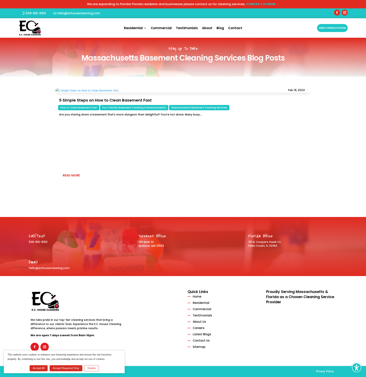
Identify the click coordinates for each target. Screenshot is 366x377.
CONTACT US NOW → (262, 4)
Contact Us (201, 341)
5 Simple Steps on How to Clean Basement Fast (105, 100)
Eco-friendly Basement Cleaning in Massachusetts (134, 107)
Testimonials (187, 28)
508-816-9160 (36, 13)
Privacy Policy (325, 371)
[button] (356, 367)
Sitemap (199, 347)
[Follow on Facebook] (337, 13)
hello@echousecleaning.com (78, 13)
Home (197, 297)
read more (71, 175)
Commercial (161, 28)
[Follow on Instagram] (345, 13)
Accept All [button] (38, 368)
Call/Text (37, 236)
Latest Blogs (202, 334)
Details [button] (91, 368)
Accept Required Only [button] (66, 368)
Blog (220, 28)
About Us (199, 322)
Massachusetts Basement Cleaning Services (199, 107)
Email (33, 262)
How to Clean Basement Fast (78, 107)
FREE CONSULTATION (332, 28)
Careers (199, 328)
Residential (133, 28)
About (207, 28)
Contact (235, 28)
